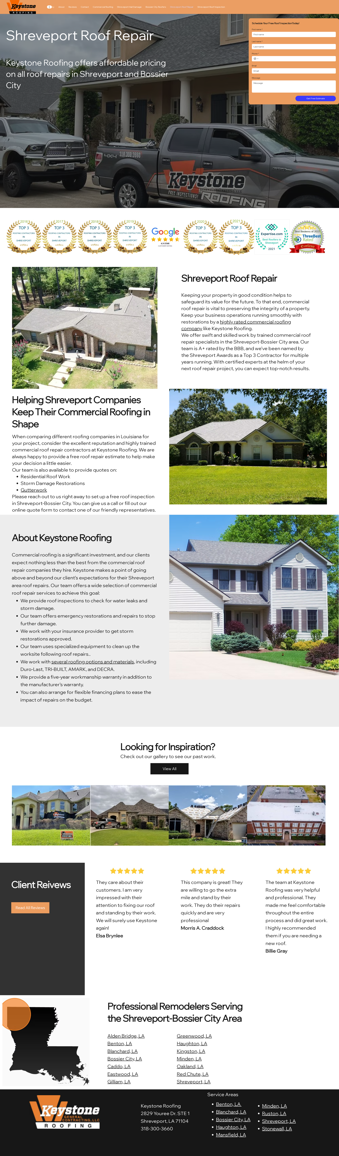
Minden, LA (189, 1059)
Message (256, 78)
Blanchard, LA (122, 1051)
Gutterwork (34, 490)
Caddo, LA (119, 1066)
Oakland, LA (190, 1066)
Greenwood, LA (194, 1036)
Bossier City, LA (124, 1059)
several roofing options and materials (92, 662)
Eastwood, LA (122, 1074)
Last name (257, 41)
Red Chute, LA (193, 1074)
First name (257, 29)
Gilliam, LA (119, 1081)
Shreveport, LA (194, 1081)
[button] (169, 768)
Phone (255, 53)
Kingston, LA (191, 1051)
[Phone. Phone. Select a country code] (256, 58)
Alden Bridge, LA (126, 1036)
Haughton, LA (192, 1043)
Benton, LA (119, 1043)
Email (254, 66)
